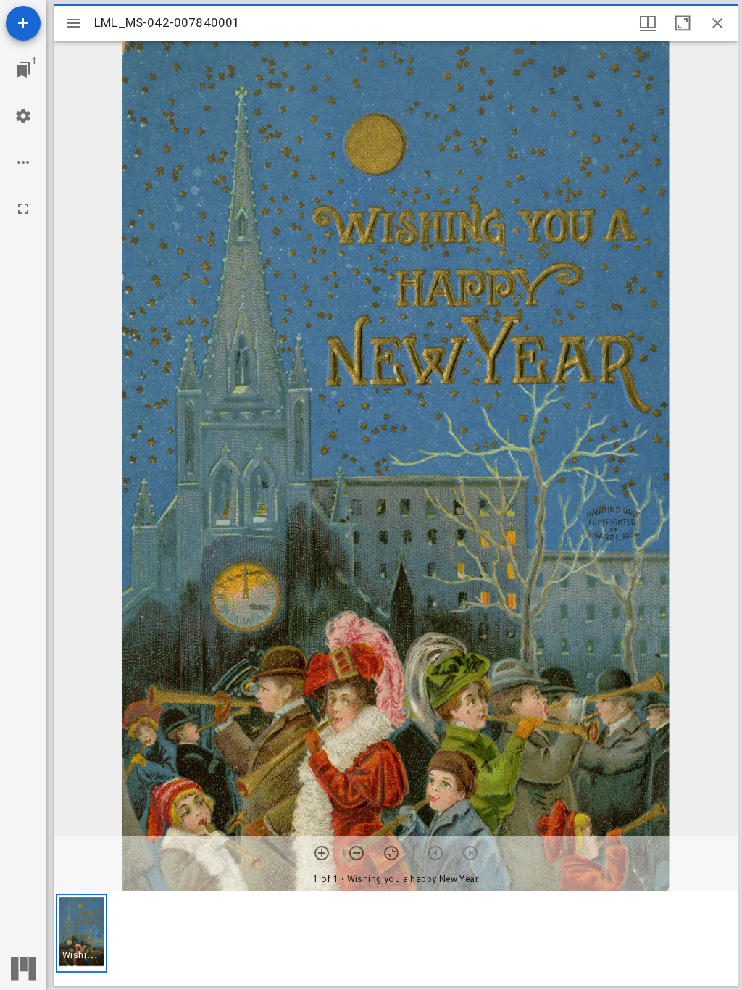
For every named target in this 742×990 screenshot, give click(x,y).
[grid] (396, 938)
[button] (81, 933)
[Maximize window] (682, 23)
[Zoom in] (321, 853)
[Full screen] (23, 208)
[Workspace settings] (23, 116)
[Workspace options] (23, 162)
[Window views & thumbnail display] (647, 23)
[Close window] (717, 23)
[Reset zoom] (391, 853)
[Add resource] (23, 23)
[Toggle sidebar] (74, 23)
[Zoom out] (356, 853)
